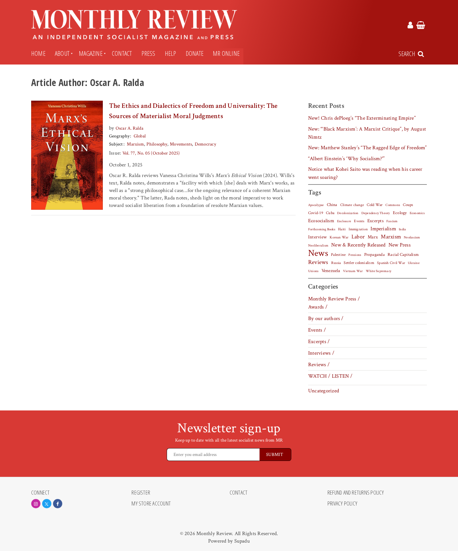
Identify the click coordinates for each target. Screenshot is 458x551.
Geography (119, 136)
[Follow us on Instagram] (36, 503)
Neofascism (412, 237)
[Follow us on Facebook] (57, 503)
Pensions (354, 255)
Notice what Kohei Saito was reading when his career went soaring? (365, 173)
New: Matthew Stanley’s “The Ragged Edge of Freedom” (367, 147)
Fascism (392, 221)
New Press (400, 245)
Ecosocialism (321, 221)
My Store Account (151, 503)
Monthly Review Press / (334, 298)
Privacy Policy (342, 503)
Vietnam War (353, 271)
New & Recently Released (358, 245)
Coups (408, 205)
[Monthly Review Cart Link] (421, 26)
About (62, 53)
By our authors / (326, 318)
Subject (116, 144)
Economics (417, 213)
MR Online (226, 53)
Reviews (318, 262)
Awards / (317, 307)
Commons (392, 205)
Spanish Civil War (391, 262)
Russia (336, 263)
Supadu (242, 541)
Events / (317, 330)
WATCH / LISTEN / (330, 376)
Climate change (352, 204)
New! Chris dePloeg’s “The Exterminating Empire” (362, 118)
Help (170, 53)
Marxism (135, 144)
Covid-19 (315, 213)
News (318, 253)
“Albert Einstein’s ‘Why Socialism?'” (346, 158)
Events (359, 220)
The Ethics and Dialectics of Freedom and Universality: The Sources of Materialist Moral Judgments (193, 111)
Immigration (358, 229)
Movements (181, 144)
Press (148, 53)
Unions (313, 271)
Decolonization (347, 213)
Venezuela (331, 271)
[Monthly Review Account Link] (410, 26)
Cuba (330, 213)
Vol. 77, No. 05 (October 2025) (151, 153)
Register (140, 492)
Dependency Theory (375, 213)
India (402, 229)
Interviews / (321, 353)
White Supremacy (378, 271)
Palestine (338, 254)
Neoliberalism (318, 245)
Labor (358, 236)
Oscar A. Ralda (129, 128)
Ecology (400, 213)
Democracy (205, 144)
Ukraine (414, 263)
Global (140, 136)
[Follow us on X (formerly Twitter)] (46, 503)
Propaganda (374, 254)
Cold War (375, 205)
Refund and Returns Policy (355, 492)
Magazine (91, 53)
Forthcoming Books (321, 229)
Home (38, 53)
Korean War (339, 237)
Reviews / (319, 364)
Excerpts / (319, 341)
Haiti (342, 229)
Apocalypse (316, 205)
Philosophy (156, 144)
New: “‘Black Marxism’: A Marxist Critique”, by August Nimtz (367, 133)
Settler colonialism (359, 263)
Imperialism (383, 228)
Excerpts (375, 221)
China (332, 205)
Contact (122, 53)
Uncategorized (323, 390)
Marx (373, 237)
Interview (317, 237)
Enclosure (344, 221)
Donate (194, 53)
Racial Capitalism (403, 254)
